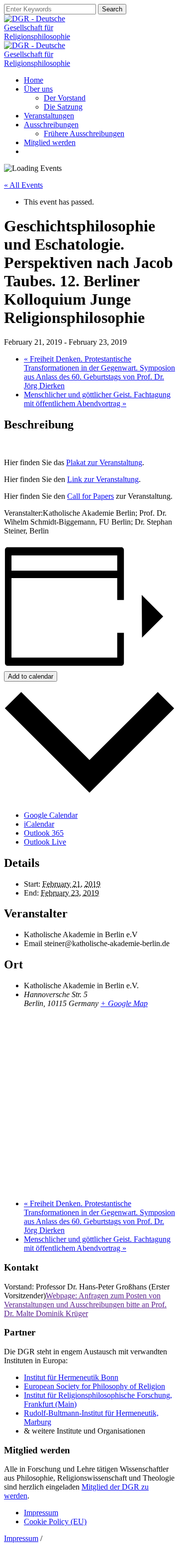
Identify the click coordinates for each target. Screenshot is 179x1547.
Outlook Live (45, 842)
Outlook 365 (44, 833)
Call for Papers (90, 496)
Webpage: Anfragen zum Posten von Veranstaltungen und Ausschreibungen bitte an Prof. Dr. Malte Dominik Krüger (85, 1304)
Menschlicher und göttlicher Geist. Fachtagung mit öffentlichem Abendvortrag (97, 399)
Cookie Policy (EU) (55, 1521)
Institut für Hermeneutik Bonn (71, 1377)
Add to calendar (30, 676)
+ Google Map (124, 1003)
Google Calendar (51, 815)
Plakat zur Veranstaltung (104, 462)
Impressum (41, 1512)
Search (112, 9)
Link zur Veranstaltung (103, 479)
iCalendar (39, 824)
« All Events (23, 185)
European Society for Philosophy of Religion (94, 1386)
